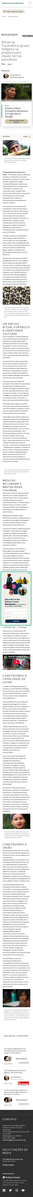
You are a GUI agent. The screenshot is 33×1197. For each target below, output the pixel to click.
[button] (16, 601)
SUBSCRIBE (16, 621)
